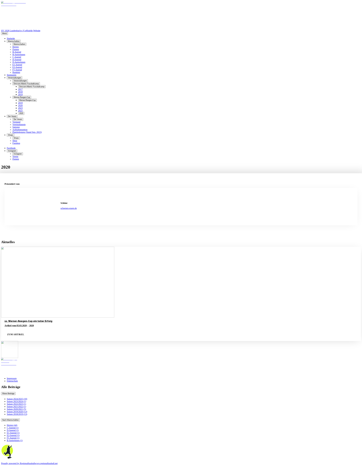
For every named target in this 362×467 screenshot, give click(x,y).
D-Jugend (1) (13, 430)
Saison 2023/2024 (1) (16, 401)
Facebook (11, 148)
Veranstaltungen (14, 78)
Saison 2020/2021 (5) (16, 409)
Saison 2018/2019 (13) (17, 414)
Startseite (11, 38)
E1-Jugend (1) (13, 433)
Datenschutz (12, 381)
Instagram (12, 151)
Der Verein (12, 116)
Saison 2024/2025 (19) (17, 399)
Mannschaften (14, 41)
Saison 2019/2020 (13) (17, 411)
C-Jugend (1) (13, 428)
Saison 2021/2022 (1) (16, 406)
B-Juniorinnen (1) (15, 440)
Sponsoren (11, 75)
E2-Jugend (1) (13, 435)
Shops (10, 135)
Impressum (12, 378)
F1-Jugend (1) (13, 438)
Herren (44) (12, 425)
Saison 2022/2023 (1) (16, 404)
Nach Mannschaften (10, 420)
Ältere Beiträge (8, 393)
